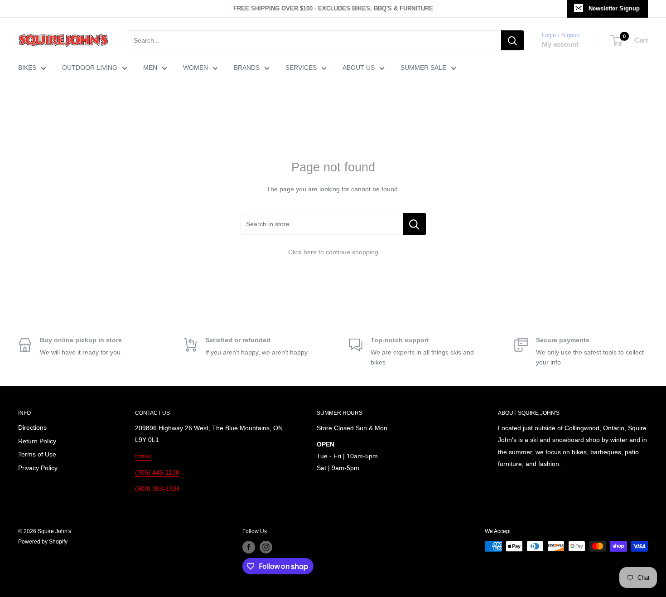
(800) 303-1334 (157, 488)
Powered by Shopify (43, 542)
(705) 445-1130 (157, 472)
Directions (32, 427)
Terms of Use (37, 454)
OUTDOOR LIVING (89, 67)
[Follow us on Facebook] (248, 547)
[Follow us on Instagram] (266, 547)
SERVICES (301, 67)
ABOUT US (359, 67)
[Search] (512, 40)
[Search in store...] (414, 224)
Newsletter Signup (614, 8)
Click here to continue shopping (333, 252)
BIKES (27, 67)
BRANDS (247, 67)
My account (560, 44)
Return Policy (37, 441)
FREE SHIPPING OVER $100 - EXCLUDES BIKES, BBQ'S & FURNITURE (333, 8)
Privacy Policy (38, 467)
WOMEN (195, 67)
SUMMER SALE (423, 67)
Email (143, 456)
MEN (150, 67)
